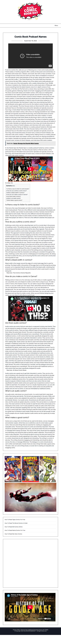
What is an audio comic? (13, 198)
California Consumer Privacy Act (36, 629)
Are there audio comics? (13, 196)
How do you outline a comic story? (16, 190)
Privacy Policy (16, 629)
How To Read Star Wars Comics (13, 534)
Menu (56, 25)
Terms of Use (24, 629)
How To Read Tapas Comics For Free (15, 519)
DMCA (46, 629)
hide (13, 185)
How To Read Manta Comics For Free (15, 530)
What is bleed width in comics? (15, 192)
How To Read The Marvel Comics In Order (16, 523)
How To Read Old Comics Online (13, 527)
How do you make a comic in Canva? (16, 194)
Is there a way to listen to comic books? (17, 189)
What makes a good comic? (14, 200)
